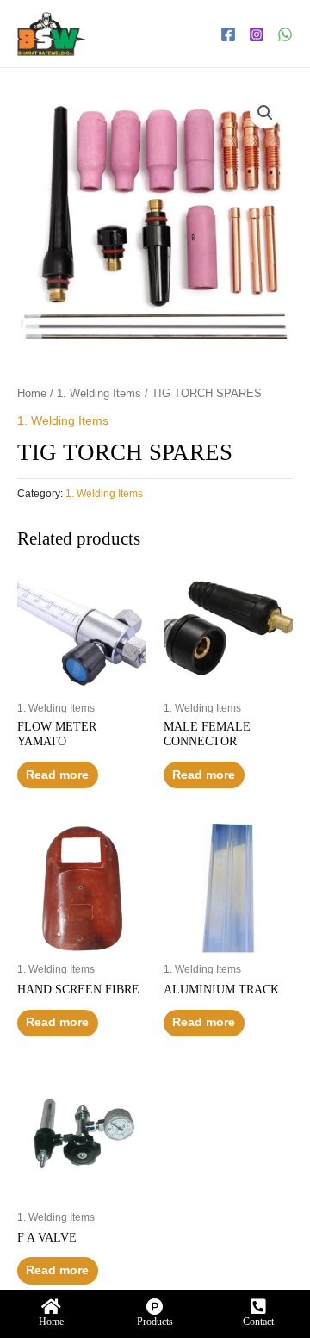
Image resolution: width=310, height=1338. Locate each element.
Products (155, 1322)
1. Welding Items (99, 394)
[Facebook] (228, 34)
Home (31, 394)
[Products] (155, 1307)
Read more (57, 775)
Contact (258, 1322)
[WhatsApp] (285, 34)
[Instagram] (256, 34)
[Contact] (258, 1307)
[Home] (51, 1307)
